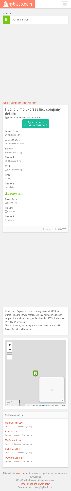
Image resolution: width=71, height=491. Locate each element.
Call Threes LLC (12, 449)
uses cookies (22, 473)
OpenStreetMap (48, 405)
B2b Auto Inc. (11, 431)
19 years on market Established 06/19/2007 (35, 124)
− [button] (10, 350)
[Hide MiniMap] (62, 400)
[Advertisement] (35, 62)
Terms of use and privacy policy (35, 483)
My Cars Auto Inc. (13, 440)
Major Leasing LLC (14, 422)
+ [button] (10, 345)
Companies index (19, 102)
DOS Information (20, 19)
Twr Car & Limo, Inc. (14, 457)
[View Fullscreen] (9, 357)
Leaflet (28, 405)
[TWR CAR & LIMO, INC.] (35, 373)
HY (34, 102)
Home (5, 102)
